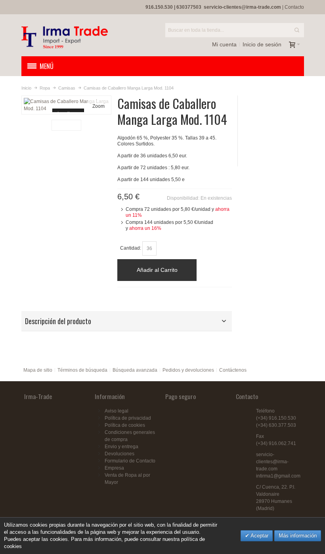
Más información (298, 536)
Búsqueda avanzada (135, 370)
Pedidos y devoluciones (188, 370)
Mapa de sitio (37, 370)
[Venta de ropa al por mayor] (64, 37)
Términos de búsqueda (82, 370)
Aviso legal (116, 411)
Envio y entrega (121, 446)
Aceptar (258, 536)
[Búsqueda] (297, 30)
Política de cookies (125, 425)
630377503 (188, 7)
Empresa (114, 468)
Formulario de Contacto (130, 461)
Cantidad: (130, 248)
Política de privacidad (128, 418)
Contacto (294, 7)
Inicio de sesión (262, 44)
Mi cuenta (224, 44)
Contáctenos (233, 370)
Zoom (98, 106)
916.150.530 (159, 7)
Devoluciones (119, 454)
